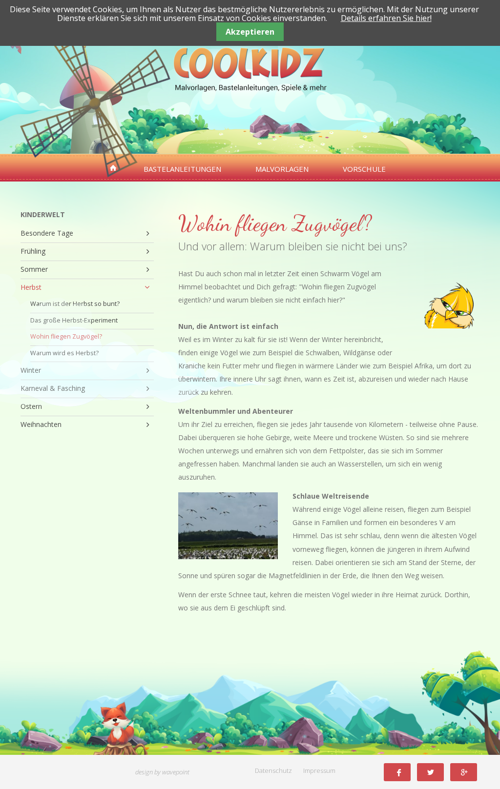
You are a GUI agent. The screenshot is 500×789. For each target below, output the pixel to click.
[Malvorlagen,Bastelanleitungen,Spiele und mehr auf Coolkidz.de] (113, 168)
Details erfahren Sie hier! (386, 18)
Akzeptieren (250, 31)
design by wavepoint (162, 772)
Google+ (463, 772)
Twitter (430, 772)
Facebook (397, 772)
